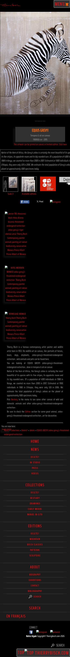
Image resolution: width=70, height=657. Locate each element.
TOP (21, 652)
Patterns (35, 550)
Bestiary (14, 399)
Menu (60, 4)
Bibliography (35, 591)
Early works (35, 509)
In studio (35, 462)
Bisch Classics (35, 544)
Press (35, 468)
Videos (35, 473)
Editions (35, 526)
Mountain (35, 539)
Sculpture (35, 555)
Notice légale (31, 636)
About (35, 567)
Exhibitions (35, 580)
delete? (35, 457)
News (35, 449)
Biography (35, 575)
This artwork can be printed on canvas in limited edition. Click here (40, 144)
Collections (35, 485)
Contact (35, 585)
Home (35, 441)
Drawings (35, 503)
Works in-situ (35, 514)
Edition (28, 412)
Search (37, 596)
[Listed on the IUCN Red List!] (48, 189)
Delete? (35, 533)
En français (16, 616)
